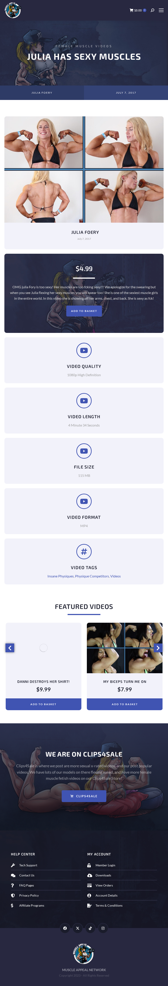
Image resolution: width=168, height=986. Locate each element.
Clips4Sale (87, 796)
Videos (115, 576)
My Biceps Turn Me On (43, 681)
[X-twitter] (77, 928)
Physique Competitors (92, 576)
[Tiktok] (90, 928)
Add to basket (84, 311)
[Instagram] (103, 928)
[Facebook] (65, 928)
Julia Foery (42, 92)
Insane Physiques (60, 576)
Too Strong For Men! (124, 681)
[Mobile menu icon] (161, 10)
